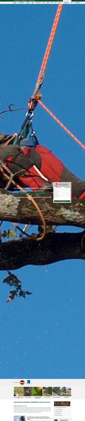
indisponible (17, 0)
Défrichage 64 (55, 2)
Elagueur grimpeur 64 (15, 2)
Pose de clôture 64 (47, 2)
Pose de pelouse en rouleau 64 (38, 2)
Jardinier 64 (52, 2)
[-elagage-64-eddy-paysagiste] (7, 3)
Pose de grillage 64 (60, 2)
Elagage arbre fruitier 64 (28, 2)
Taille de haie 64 (43, 2)
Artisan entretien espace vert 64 (77, 2)
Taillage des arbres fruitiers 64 (21, 2)
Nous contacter (40, 193)
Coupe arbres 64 (32, 2)
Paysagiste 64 (71, 2)
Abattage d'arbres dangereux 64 (66, 2)
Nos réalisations (25, 193)
